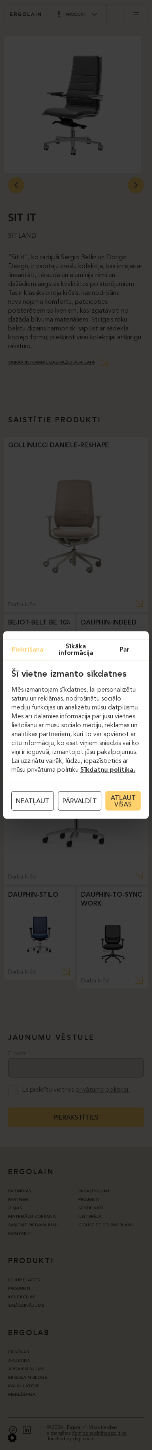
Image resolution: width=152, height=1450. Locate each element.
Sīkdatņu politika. (107, 770)
